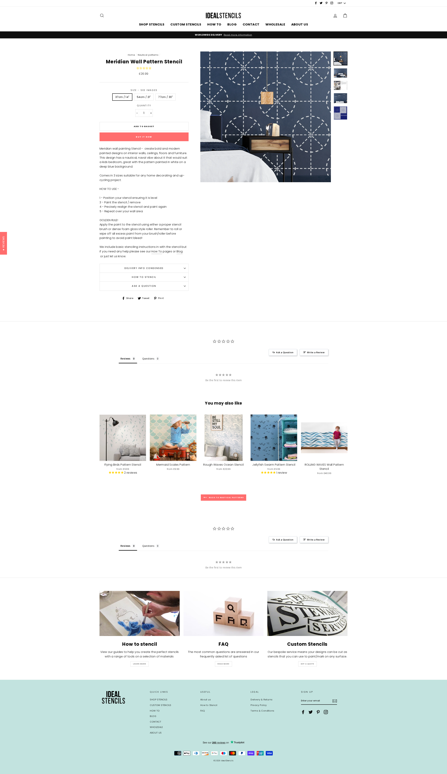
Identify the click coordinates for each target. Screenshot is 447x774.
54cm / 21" (144, 97)
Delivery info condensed (144, 268)
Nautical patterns (148, 54)
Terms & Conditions (262, 710)
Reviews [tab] (125, 358)
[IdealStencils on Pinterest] (318, 712)
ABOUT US (299, 24)
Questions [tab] (148, 358)
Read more (223, 664)
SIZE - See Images (144, 90)
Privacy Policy (259, 705)
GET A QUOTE (307, 664)
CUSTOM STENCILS (185, 24)
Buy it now (144, 136)
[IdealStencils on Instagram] (326, 712)
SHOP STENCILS (151, 24)
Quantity (144, 105)
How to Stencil (144, 277)
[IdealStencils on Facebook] (303, 712)
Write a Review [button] (316, 352)
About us (205, 699)
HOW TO (214, 24)
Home (131, 54)
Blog (180, 251)
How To (156, 251)
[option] (223, 35)
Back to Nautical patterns (226, 498)
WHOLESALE (275, 24)
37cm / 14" (122, 97)
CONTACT (251, 24)
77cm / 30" (165, 97)
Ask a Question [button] (284, 352)
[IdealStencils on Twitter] (311, 712)
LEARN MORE (139, 664)
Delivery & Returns (261, 699)
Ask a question (144, 285)
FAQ (202, 710)
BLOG (232, 24)
